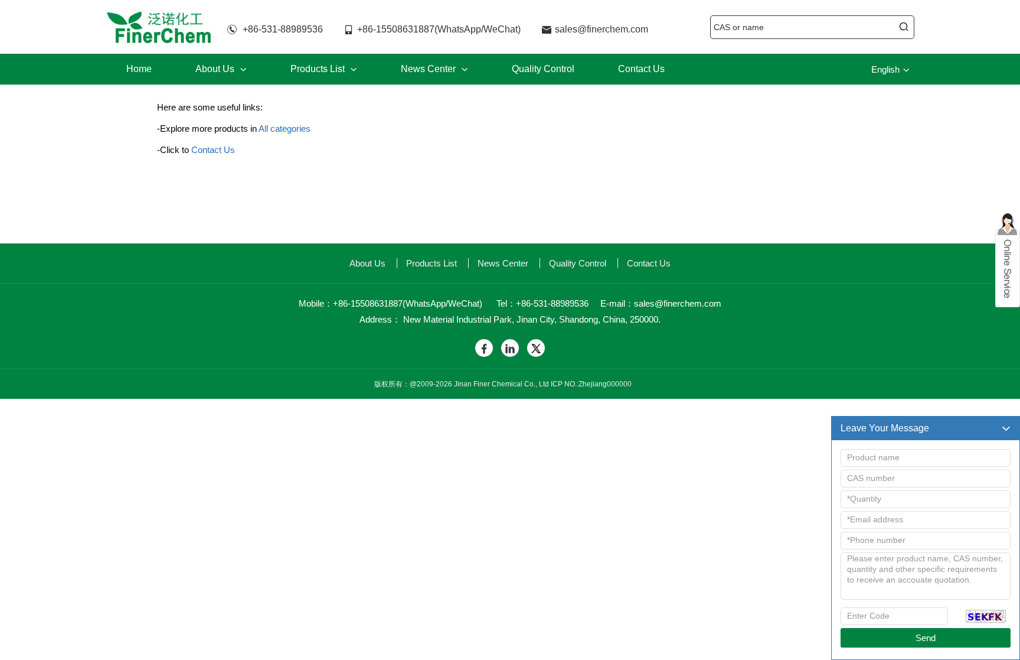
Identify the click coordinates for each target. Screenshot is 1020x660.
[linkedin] (510, 348)
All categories (284, 128)
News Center (434, 69)
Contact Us (641, 69)
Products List (323, 69)
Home (139, 69)
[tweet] (536, 348)
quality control (543, 69)
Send (926, 638)
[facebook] (484, 348)
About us (221, 69)
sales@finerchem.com (601, 29)
